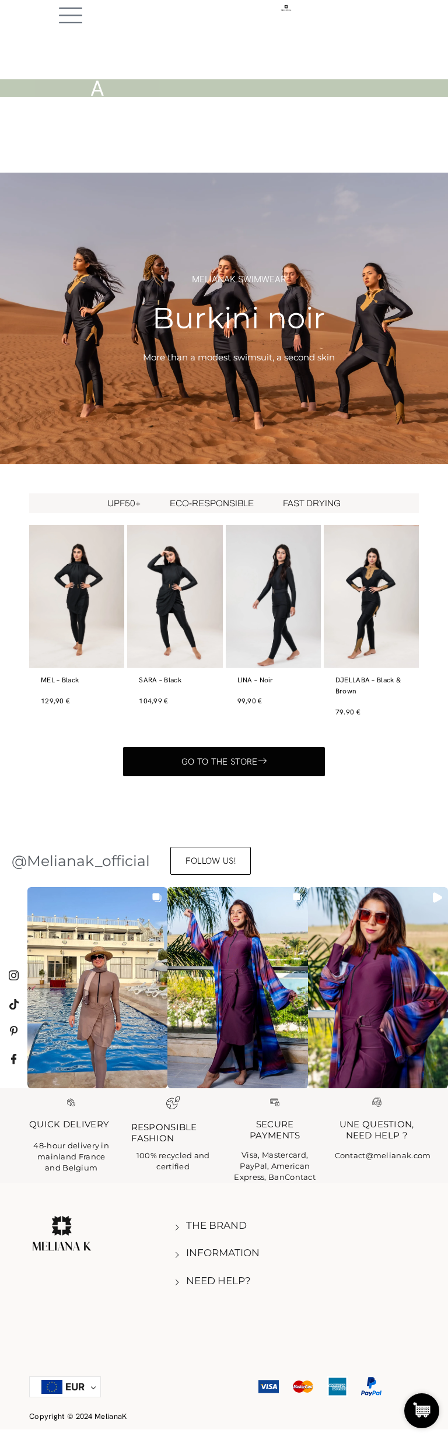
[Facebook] (14, 1055)
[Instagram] (14, 971)
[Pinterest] (14, 1027)
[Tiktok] (14, 999)
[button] (97, 987)
